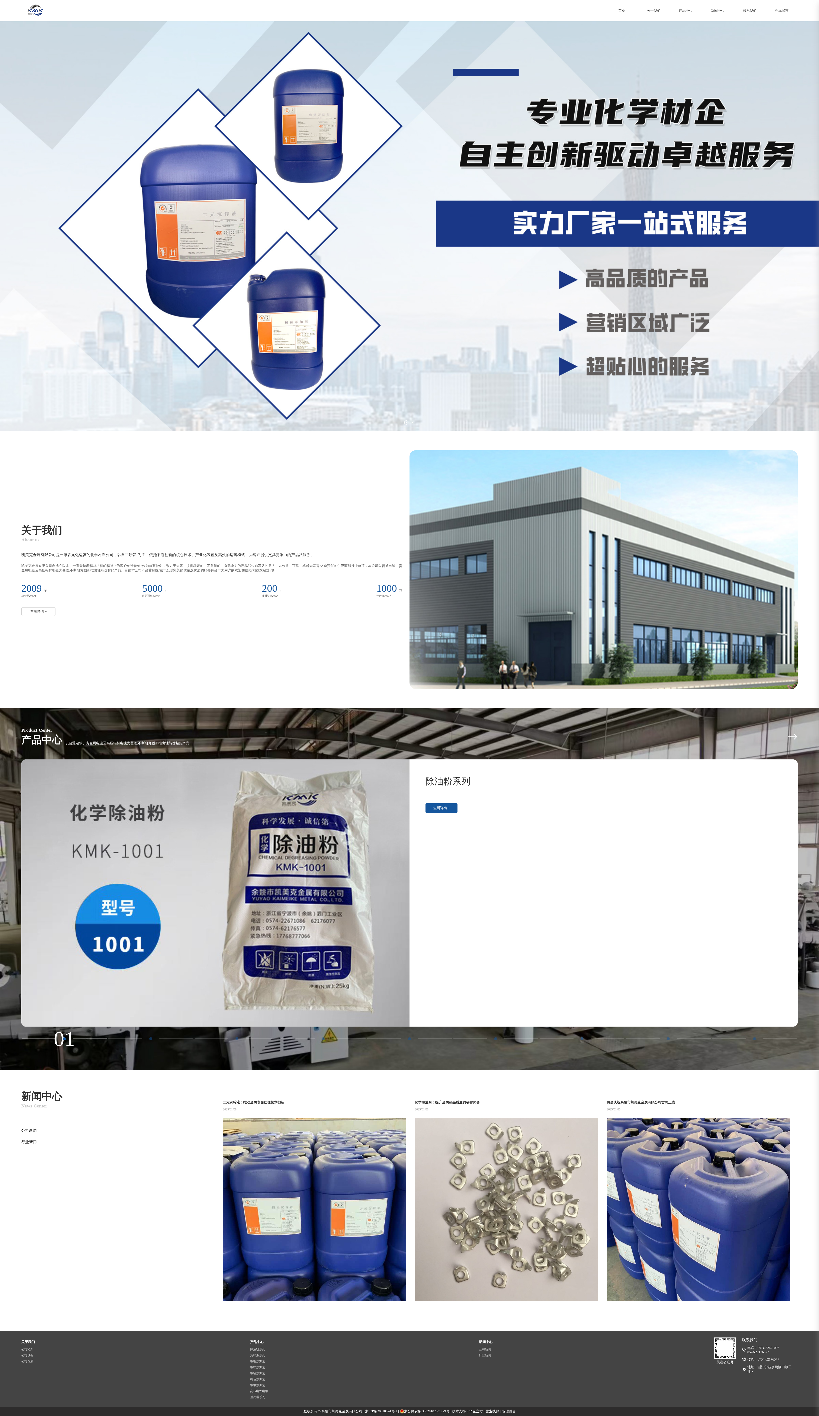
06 (495, 1039)
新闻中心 (718, 10)
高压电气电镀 (259, 1391)
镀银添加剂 (257, 1385)
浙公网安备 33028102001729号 (427, 1411)
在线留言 (782, 10)
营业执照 (493, 1411)
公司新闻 (29, 1130)
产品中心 (686, 10)
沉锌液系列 (257, 1355)
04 (323, 1039)
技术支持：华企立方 (468, 1411)
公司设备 (27, 1355)
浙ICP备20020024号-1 (382, 1411)
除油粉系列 (257, 1349)
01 (64, 1039)
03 (237, 1039)
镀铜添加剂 (257, 1361)
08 (668, 1039)
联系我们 (750, 10)
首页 (621, 10)
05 (409, 1039)
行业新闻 (29, 1142)
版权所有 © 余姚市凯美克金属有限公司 (333, 1411)
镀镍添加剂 (257, 1367)
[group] (409, 892)
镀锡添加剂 (257, 1373)
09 (754, 1039)
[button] (406, 422)
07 (582, 1039)
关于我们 (654, 10)
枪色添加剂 (257, 1379)
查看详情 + (38, 611)
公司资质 (27, 1361)
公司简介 (27, 1349)
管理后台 (509, 1411)
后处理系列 (257, 1397)
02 (150, 1039)
